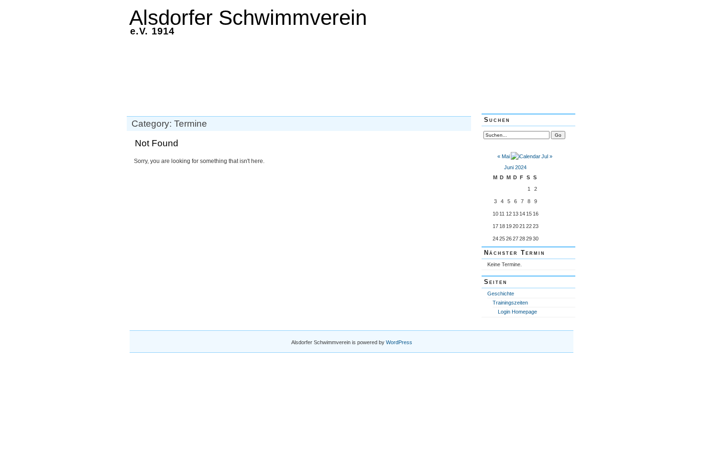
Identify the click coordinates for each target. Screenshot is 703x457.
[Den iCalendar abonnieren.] (525, 156)
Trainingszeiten (510, 302)
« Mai (503, 156)
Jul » (546, 156)
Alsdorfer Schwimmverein (248, 17)
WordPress (399, 342)
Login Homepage (517, 312)
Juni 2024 (515, 167)
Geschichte (500, 293)
